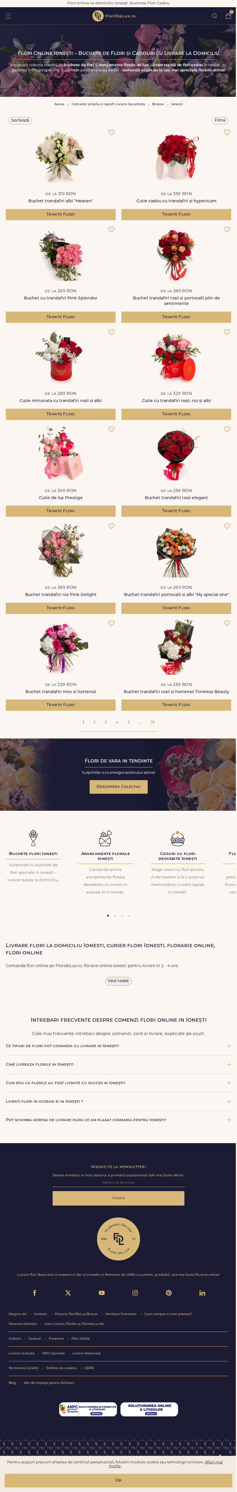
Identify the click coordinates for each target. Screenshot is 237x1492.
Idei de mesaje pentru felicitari (49, 1383)
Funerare (57, 1339)
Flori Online (80, 1339)
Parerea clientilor (23, 1324)
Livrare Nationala (87, 1353)
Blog (13, 1383)
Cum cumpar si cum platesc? (168, 1314)
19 (153, 722)
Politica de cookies (62, 1368)
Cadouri (35, 1339)
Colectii (15, 1339)
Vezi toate (118, 981)
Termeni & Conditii (24, 1368)
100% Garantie (54, 1353)
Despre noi (18, 1314)
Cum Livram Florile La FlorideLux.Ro (74, 1324)
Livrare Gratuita (22, 1353)
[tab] (108, 915)
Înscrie (118, 1198)
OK (118, 1480)
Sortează (20, 121)
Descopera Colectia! (119, 787)
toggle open (8, 15)
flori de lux (114, 16)
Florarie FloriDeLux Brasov (77, 1314)
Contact (41, 1314)
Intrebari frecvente (121, 1314)
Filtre (220, 121)
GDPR (89, 1368)
